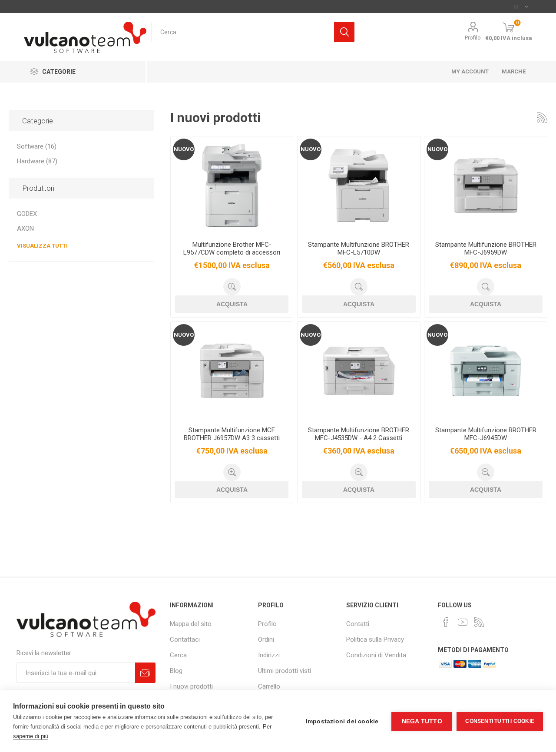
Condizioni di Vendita (376, 655)
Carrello (269, 686)
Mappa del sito (191, 624)
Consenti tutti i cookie (499, 721)
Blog (176, 671)
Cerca (344, 32)
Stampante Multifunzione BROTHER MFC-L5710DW (358, 248)
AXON (25, 228)
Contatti (357, 624)
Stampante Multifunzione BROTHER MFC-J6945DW (485, 434)
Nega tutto (422, 721)
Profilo (473, 37)
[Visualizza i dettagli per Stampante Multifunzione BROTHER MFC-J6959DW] (485, 185)
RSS (542, 117)
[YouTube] (463, 622)
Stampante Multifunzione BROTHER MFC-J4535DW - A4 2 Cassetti (358, 434)
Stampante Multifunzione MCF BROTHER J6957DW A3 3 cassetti (232, 434)
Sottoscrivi (145, 673)
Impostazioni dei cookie (342, 721)
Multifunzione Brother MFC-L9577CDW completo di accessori (231, 248)
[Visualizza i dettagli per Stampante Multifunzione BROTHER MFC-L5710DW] (359, 185)
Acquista (232, 304)
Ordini (266, 639)
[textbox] (242, 32)
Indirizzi (269, 655)
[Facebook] (446, 622)
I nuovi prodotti (191, 686)
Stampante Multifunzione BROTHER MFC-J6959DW (485, 248)
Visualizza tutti (42, 245)
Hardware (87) (37, 161)
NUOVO (184, 149)
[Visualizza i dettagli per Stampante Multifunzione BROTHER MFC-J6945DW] (485, 371)
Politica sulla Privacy (375, 639)
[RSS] (479, 622)
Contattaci (185, 639)
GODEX (27, 214)
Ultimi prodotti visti (284, 671)
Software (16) (36, 146)
